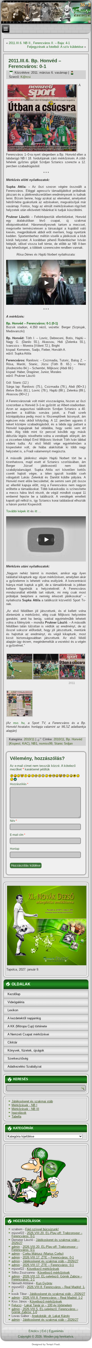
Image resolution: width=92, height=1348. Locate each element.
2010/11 (29, 739)
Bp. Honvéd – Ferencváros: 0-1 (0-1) (32, 323)
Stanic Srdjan (63, 743)
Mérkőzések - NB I (24, 1105)
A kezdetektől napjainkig (24, 1018)
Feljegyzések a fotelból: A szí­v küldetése (55, 47)
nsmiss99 (45, 743)
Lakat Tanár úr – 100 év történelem (48, 1305)
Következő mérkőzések (43, 1269)
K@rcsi (26, 77)
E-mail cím (17, 834)
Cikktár (12, 1042)
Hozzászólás (19, 784)
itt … (38, 511)
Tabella (16, 1116)
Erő (44, 1331)
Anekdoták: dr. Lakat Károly (51, 1316)
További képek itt (17, 511)
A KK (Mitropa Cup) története (27, 1026)
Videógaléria (16, 1002)
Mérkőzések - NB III (25, 1109)
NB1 (34, 743)
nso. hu (19, 723)
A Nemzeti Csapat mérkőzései (28, 1034)
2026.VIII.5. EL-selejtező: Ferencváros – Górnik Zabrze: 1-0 (45, 1310)
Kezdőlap (14, 994)
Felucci (16, 1305)
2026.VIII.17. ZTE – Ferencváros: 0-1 (48, 1257)
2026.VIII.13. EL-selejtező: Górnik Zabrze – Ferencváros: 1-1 (47, 1278)
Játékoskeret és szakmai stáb (32, 1101)
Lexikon (13, 1010)
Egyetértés (56, 1331)
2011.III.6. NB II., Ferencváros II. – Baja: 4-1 (39, 43)
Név (13, 820)
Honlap (14, 848)
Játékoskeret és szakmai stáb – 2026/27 (46, 1241)
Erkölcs (34, 1331)
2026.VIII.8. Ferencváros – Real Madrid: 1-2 (48, 1288)
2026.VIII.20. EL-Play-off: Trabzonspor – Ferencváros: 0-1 (47, 1234)
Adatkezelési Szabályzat (25, 1066)
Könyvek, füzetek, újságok (26, 1050)
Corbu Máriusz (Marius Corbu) (43, 1253)
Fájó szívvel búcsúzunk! (42, 1229)
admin (16, 1247)
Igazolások (19, 1112)
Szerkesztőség (18, 1058)
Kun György (44, 1283)
